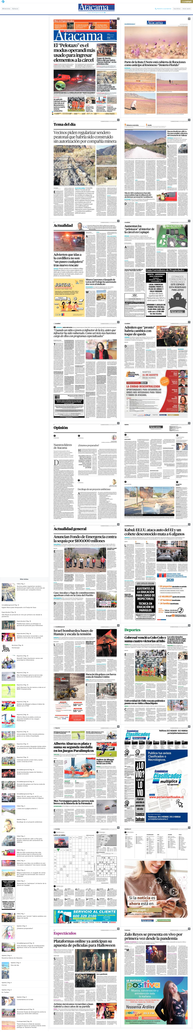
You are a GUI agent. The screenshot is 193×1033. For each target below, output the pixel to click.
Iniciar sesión (186, 8)
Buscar (16, 8)
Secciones (7, 8)
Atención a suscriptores (163, 8)
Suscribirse (177, 8)
